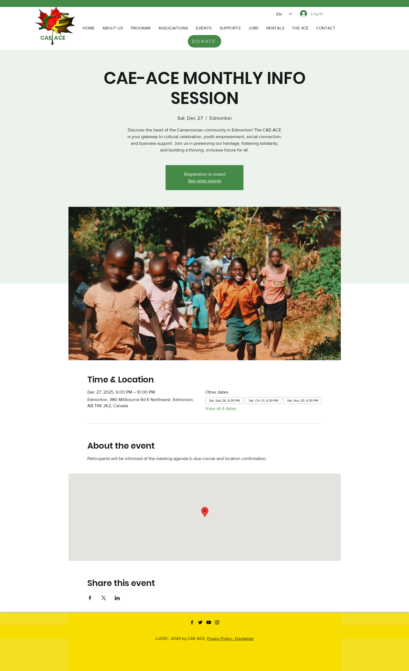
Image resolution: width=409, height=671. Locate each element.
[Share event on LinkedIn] (117, 598)
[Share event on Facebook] (90, 598)
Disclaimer (244, 638)
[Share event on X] (103, 598)
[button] (173, 28)
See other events (204, 180)
